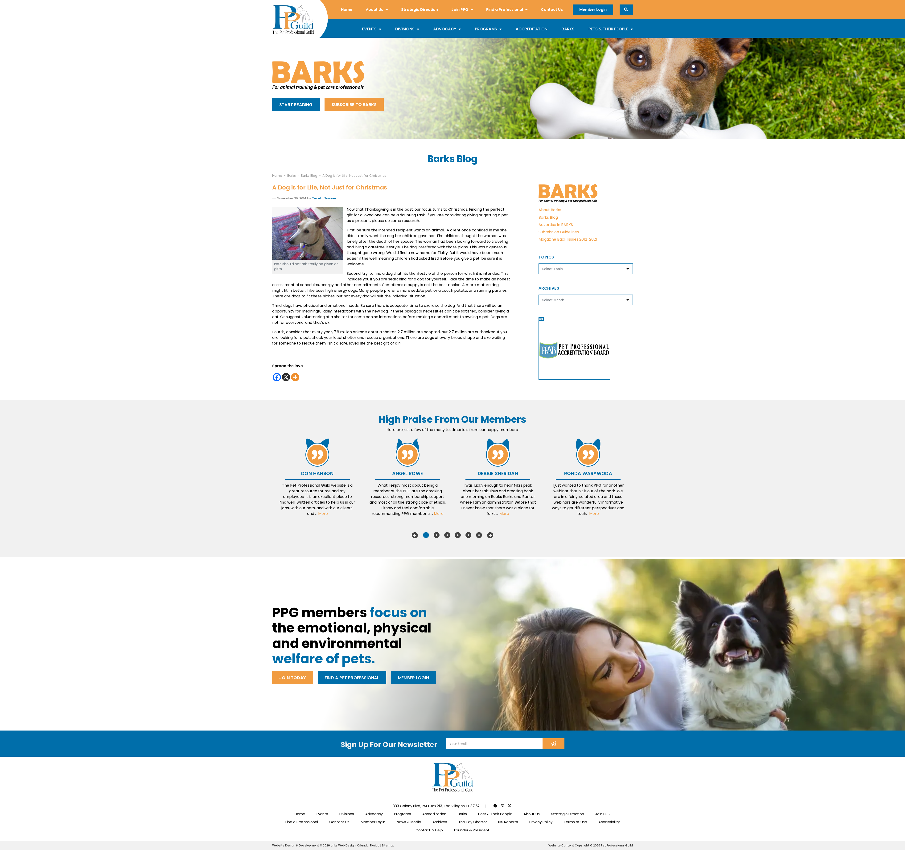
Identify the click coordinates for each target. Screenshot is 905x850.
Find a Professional (504, 9)
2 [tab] (436, 535)
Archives (439, 821)
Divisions (405, 29)
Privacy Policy (540, 821)
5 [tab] (468, 535)
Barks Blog (548, 217)
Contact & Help (429, 830)
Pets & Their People (608, 29)
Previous (415, 535)
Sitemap (388, 845)
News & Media (409, 821)
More (323, 513)
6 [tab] (479, 535)
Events (369, 29)
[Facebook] (277, 377)
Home (346, 9)
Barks (568, 29)
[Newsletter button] (553, 743)
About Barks (550, 210)
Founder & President (472, 830)
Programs (486, 29)
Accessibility (609, 821)
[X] (286, 377)
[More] (295, 377)
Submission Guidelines (559, 232)
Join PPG (459, 9)
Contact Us (552, 9)
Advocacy (444, 29)
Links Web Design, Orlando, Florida (355, 845)
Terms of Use (575, 821)
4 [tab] (458, 535)
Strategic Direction (419, 9)
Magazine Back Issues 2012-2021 (568, 239)
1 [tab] (426, 535)
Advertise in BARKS (556, 224)
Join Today (292, 678)
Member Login (593, 9)
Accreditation (531, 29)
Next (490, 535)
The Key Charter (472, 821)
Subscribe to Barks (354, 104)
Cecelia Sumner (324, 198)
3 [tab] (447, 535)
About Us (374, 9)
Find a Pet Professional (352, 678)
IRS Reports (508, 821)
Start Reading (296, 104)
